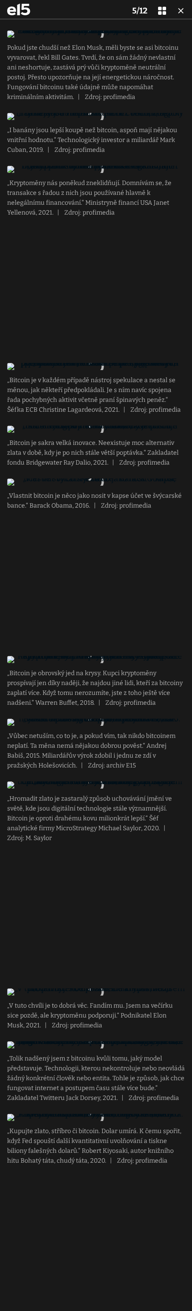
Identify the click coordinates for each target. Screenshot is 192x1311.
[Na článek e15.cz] (18, 9)
